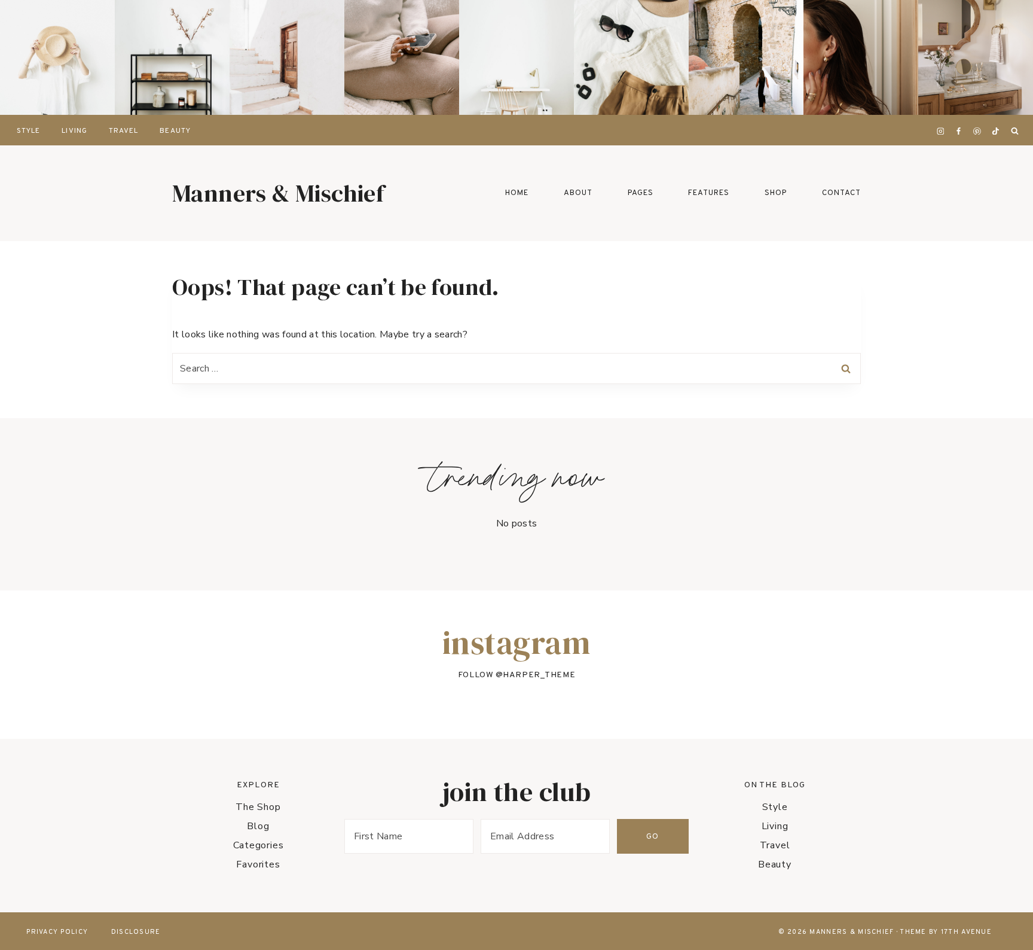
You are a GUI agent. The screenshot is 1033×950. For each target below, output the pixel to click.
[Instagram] (940, 131)
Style (28, 131)
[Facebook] (959, 131)
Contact (841, 193)
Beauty (175, 131)
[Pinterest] (977, 131)
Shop (776, 193)
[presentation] (57, 57)
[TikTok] (995, 131)
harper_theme (539, 675)
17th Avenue (966, 932)
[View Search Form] (1014, 131)
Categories (258, 845)
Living (74, 131)
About (578, 193)
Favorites (258, 864)
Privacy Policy (57, 932)
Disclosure (136, 932)
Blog (258, 826)
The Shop (258, 807)
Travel (123, 131)
